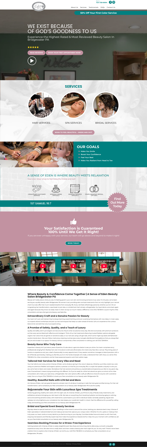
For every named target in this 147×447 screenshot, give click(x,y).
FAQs (103, 7)
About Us (74, 7)
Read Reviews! (36, 53)
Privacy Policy (76, 444)
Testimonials (93, 7)
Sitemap (68, 444)
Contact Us (111, 7)
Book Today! (73, 243)
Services (83, 7)
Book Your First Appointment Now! (64, 53)
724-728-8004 (101, 2)
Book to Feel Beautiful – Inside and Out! (73, 132)
